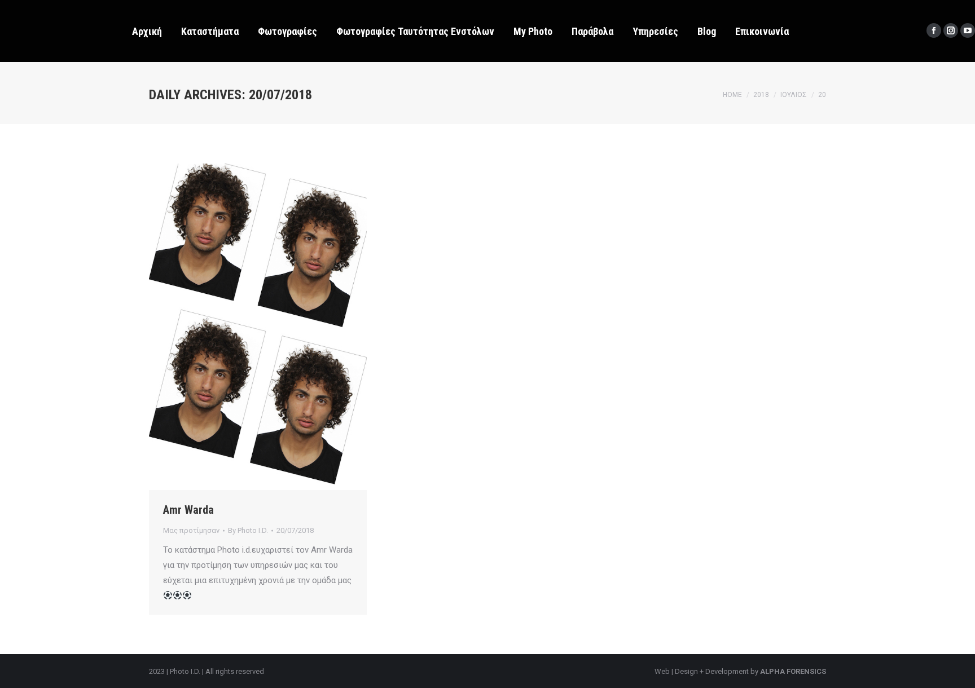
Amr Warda (188, 510)
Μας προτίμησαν (191, 530)
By (248, 530)
